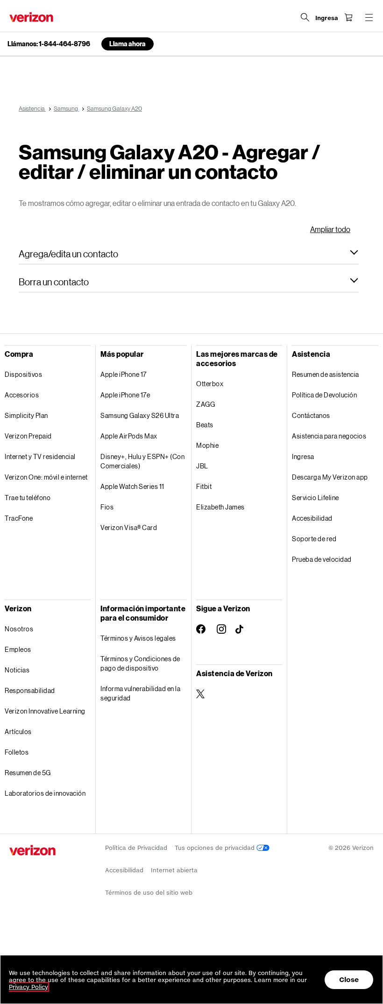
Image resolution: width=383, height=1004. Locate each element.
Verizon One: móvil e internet (46, 477)
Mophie (207, 445)
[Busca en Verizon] (305, 17)
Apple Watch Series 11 (132, 486)
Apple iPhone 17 (123, 374)
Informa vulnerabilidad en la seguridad (140, 693)
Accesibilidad (312, 518)
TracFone (19, 518)
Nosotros (19, 629)
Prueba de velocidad (322, 559)
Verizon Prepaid (28, 436)
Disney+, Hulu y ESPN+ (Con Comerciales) (142, 461)
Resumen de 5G (28, 773)
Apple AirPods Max (128, 436)
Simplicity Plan (26, 415)
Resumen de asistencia (325, 374)
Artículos (18, 731)
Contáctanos (311, 415)
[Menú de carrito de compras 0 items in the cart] (348, 17)
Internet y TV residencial (40, 456)
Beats (204, 425)
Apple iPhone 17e (125, 395)
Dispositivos (23, 374)
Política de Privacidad (136, 847)
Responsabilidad (30, 690)
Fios (106, 507)
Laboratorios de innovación (45, 793)
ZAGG (205, 404)
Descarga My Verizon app (330, 477)
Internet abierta (174, 870)
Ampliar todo (330, 229)
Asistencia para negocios (329, 436)
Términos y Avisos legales (138, 638)
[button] (189, 253)
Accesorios (22, 395)
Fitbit (204, 486)
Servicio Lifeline (315, 498)
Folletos (16, 752)
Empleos (18, 649)
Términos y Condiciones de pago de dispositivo (140, 663)
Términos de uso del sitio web (148, 892)
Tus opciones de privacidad (215, 847)
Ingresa (303, 456)
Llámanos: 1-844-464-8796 (48, 44)
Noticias (17, 670)
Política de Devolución (324, 395)
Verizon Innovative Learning (45, 711)
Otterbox (209, 384)
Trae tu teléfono (27, 498)
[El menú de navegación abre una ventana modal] (369, 17)
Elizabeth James (220, 507)
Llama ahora (127, 44)
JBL (202, 466)
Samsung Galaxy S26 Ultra (139, 415)
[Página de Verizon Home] (31, 17)
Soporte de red (314, 539)
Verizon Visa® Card (128, 527)
